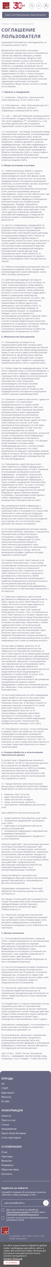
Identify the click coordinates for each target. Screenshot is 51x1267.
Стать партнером (11, 1137)
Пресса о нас (8, 1120)
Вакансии (6, 1160)
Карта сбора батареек (13, 1133)
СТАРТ (4, 1088)
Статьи (5, 1124)
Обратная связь (10, 1169)
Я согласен (11, 1262)
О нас (4, 1152)
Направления (8, 1128)
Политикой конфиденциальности (22, 1214)
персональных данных (17, 1212)
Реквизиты (7, 1165)
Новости (6, 1115)
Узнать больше (12, 1258)
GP (3, 1083)
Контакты (6, 1173)
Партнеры (7, 1156)
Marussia (6, 1096)
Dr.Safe (5, 1101)
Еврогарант (7, 1092)
